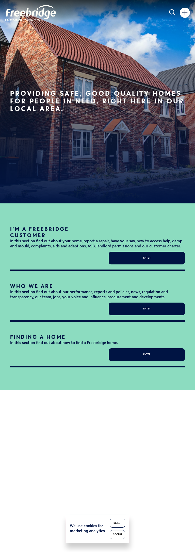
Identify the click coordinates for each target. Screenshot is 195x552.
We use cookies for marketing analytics (87, 528)
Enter (146, 258)
